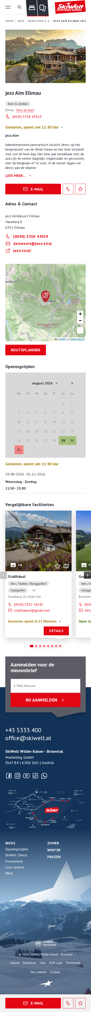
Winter (54, 850)
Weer (9, 873)
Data (43, 963)
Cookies (55, 972)
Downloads (73, 963)
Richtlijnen (29, 963)
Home (9, 21)
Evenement (14, 861)
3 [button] (40, 646)
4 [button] (44, 646)
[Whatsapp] (44, 775)
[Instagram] (17, 775)
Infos (10, 843)
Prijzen (54, 857)
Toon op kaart (25, 110)
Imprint (14, 963)
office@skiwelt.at (28, 738)
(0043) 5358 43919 (27, 116)
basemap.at (77, 339)
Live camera (14, 867)
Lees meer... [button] (15, 176)
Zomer (53, 843)
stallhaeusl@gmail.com (32, 610)
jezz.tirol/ (22, 250)
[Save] (80, 189)
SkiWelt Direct (16, 855)
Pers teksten (38, 972)
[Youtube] (26, 775)
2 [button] (36, 646)
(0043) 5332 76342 (28, 604)
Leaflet (61, 339)
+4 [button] (20, 565)
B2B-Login (56, 963)
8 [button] (60, 646)
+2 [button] (34, 590)
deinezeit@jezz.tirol (32, 243)
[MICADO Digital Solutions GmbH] (46, 943)
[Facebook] (8, 775)
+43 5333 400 (23, 730)
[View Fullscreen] (80, 330)
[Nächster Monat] (72, 383)
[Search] (19, 7)
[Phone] (68, 189)
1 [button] (31, 646)
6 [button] (52, 646)
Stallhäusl (16, 576)
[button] (8, 7)
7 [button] (56, 646)
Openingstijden (16, 849)
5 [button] (48, 646)
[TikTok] (35, 775)
